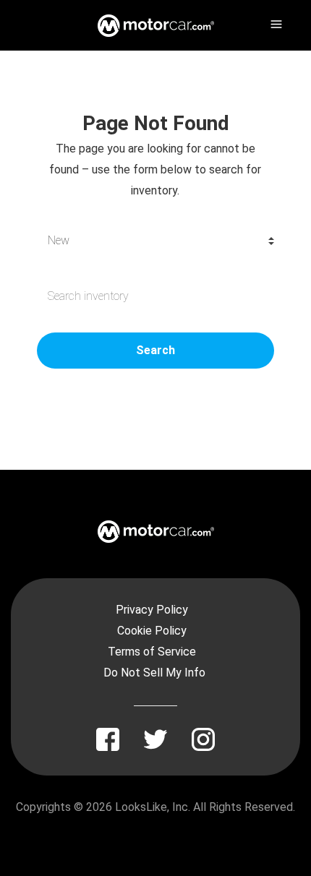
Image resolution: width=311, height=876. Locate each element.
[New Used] (155, 241)
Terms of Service (152, 651)
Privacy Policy (152, 610)
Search (155, 350)
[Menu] (275, 22)
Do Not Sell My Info (154, 672)
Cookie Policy (152, 630)
